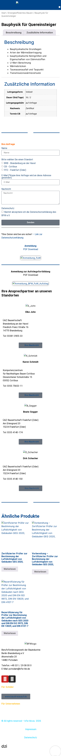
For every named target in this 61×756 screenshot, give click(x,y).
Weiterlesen (10, 569)
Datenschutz (7, 208)
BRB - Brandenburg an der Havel (20, 163)
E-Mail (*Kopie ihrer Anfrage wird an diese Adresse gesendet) (26, 176)
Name (4, 148)
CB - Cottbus (10, 166)
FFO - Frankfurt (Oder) (15, 170)
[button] (59, 7)
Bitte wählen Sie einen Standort (17, 159)
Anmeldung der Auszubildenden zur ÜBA (21, 707)
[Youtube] (5, 679)
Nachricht (6, 189)
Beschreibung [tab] (13, 32)
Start (3, 13)
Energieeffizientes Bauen (20, 13)
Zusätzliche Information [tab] (40, 32)
